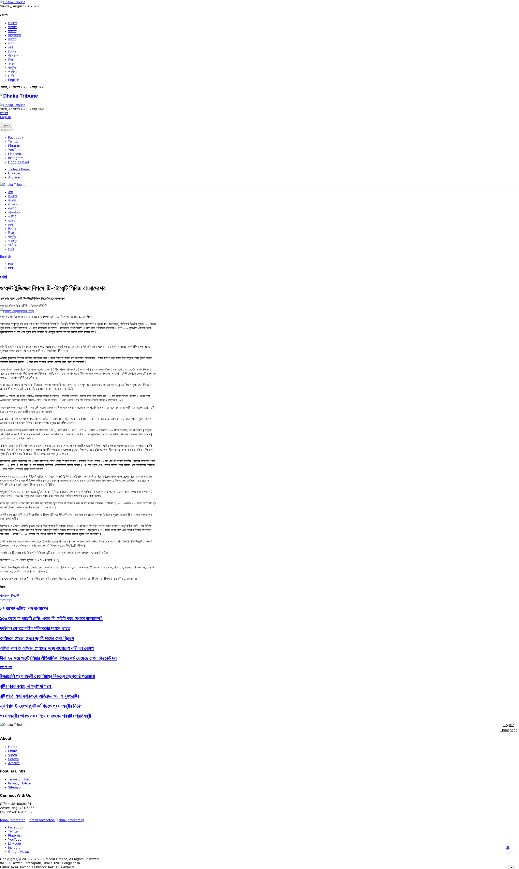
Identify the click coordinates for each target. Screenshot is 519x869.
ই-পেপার (12, 23)
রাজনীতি (12, 31)
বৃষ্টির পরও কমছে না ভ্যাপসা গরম (26, 686)
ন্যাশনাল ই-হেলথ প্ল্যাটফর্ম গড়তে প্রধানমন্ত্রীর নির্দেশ (41, 706)
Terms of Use (18, 779)
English (13, 80)
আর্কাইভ (12, 245)
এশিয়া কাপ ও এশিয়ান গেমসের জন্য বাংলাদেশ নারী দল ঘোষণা (47, 648)
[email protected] (13, 820)
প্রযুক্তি (12, 68)
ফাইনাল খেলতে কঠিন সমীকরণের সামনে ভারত (35, 628)
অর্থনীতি (12, 39)
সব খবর (12, 200)
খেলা (10, 47)
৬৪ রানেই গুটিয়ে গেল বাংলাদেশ (24, 608)
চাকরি (11, 76)
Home (12, 747)
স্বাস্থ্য (11, 63)
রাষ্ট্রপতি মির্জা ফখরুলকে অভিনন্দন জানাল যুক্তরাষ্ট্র (39, 696)
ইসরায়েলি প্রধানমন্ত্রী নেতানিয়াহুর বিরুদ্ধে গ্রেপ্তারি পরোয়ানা (47, 676)
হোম (10, 192)
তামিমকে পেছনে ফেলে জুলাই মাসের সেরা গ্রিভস (37, 638)
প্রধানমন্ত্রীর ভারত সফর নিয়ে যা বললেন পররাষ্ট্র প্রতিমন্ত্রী (45, 716)
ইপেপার (4, 113)
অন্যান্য (12, 72)
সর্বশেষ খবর (6, 667)
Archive (14, 177)
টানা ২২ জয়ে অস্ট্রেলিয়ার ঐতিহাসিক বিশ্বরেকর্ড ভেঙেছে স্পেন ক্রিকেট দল (58, 658)
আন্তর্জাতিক (14, 35)
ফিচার (11, 59)
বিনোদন (12, 51)
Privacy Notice (19, 783)
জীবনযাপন (13, 55)
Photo (12, 751)
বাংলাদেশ (12, 27)
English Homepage (509, 727)
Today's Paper (19, 169)
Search (13, 759)
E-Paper (14, 173)
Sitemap (14, 787)
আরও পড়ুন (6, 599)
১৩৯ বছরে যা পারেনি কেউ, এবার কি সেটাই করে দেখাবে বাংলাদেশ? (51, 618)
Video (12, 755)
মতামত (11, 43)
